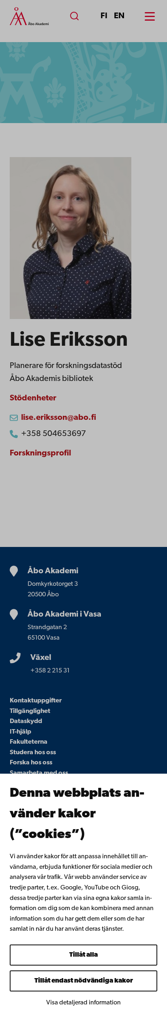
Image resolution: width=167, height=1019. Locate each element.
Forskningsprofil (40, 453)
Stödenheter (33, 398)
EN (119, 16)
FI (104, 16)
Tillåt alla (83, 955)
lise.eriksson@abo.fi (58, 418)
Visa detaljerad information (83, 1003)
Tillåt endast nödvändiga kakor (83, 981)
